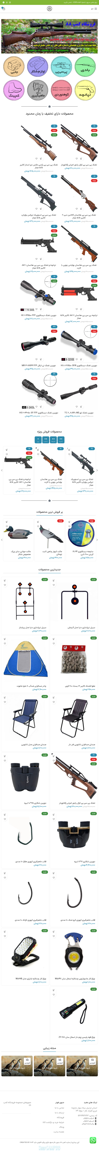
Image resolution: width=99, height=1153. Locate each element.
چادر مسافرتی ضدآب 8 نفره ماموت (31, 686)
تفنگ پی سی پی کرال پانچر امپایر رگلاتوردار (79, 165)
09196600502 (77, 2)
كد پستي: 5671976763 (87, 1115)
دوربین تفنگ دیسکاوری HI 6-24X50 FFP (38, 315)
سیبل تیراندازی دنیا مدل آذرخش (81, 627)
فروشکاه (60, 1117)
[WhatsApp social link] (6, 2)
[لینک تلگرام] (3, 2)
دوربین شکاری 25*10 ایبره (35, 803)
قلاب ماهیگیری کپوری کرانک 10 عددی (30, 920)
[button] (81, 158)
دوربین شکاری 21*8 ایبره (84, 861)
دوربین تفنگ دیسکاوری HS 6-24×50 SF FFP (38, 413)
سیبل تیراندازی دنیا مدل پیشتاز (32, 627)
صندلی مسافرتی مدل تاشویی (33, 744)
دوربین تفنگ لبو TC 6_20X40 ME (78, 413)
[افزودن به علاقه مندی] (76, 158)
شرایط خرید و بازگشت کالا (53, 1122)
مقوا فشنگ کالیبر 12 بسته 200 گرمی (80, 686)
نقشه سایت (59, 1132)
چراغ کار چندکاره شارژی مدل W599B (31, 978)
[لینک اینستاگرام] (9, 2)
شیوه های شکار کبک (82, 1068)
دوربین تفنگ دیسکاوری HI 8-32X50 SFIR (79, 365)
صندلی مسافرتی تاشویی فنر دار (82, 744)
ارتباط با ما (59, 1113)
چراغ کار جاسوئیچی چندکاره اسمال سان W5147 (75, 978)
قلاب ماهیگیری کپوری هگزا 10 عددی (30, 861)
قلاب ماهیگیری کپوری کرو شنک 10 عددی (78, 920)
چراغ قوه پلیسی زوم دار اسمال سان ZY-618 (77, 1037)
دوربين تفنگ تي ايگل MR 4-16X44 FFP (39, 365)
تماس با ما (59, 1108)
